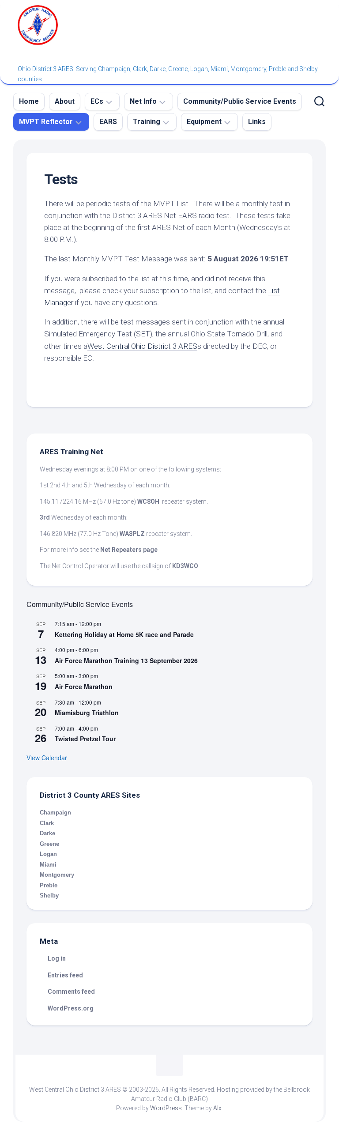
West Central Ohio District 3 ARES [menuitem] (142, 346)
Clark (47, 823)
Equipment (204, 121)
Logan (48, 854)
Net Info (143, 101)
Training (146, 121)
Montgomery (57, 874)
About (65, 101)
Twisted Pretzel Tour (85, 738)
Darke (47, 833)
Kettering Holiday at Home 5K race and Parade (124, 634)
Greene (49, 844)
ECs (96, 101)
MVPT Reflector (46, 121)
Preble (48, 885)
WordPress (166, 1108)
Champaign (55, 812)
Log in (57, 958)
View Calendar (46, 757)
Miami (48, 864)
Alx (217, 1108)
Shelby (49, 895)
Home (29, 101)
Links (257, 121)
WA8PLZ (132, 533)
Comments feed (71, 991)
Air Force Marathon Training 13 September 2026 (126, 660)
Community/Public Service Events (239, 101)
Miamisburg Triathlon (87, 712)
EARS (108, 121)
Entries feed (65, 975)
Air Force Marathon (84, 686)
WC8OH (148, 501)
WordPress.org (71, 1008)
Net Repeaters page (129, 549)
